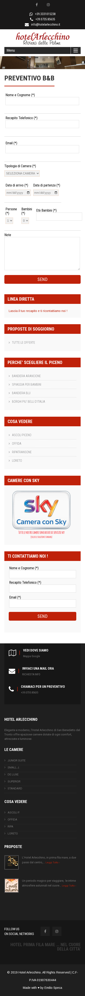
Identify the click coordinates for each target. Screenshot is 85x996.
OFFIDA (16, 443)
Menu (11, 50)
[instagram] (48, 4)
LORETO (17, 460)
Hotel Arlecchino (30, 972)
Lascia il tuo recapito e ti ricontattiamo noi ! (38, 311)
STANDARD (15, 788)
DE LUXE (13, 774)
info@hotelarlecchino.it (45, 24)
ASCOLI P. (14, 812)
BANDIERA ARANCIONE (26, 376)
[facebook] (36, 4)
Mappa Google (31, 656)
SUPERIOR (14, 781)
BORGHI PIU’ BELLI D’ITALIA (28, 401)
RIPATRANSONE (22, 452)
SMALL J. (14, 767)
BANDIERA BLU (21, 393)
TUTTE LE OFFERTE (23, 342)
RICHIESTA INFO (31, 674)
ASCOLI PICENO (21, 435)
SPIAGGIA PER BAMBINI (26, 384)
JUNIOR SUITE (17, 760)
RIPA (10, 826)
